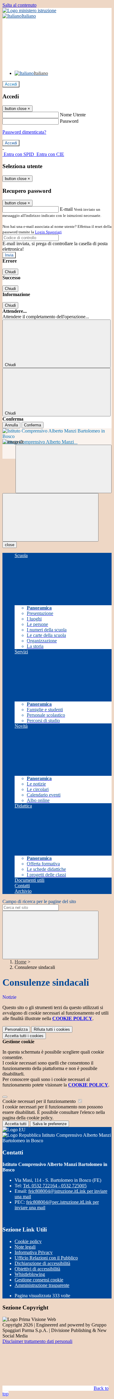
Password (69, 121)
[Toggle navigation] (50, 517)
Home (20, 961)
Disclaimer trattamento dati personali (37, 1341)
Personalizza (16, 1029)
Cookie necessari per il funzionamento (39, 1101)
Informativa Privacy (34, 1252)
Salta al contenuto (19, 5)
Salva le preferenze (50, 1124)
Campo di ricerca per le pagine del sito (39, 901)
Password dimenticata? (24, 132)
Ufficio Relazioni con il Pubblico (46, 1257)
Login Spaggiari (48, 232)
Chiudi (10, 272)
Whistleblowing (30, 1274)
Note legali (25, 1246)
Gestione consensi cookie (39, 1279)
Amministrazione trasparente (42, 1285)
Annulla (11, 425)
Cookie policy (28, 1241)
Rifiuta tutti (52, 1029)
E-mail (66, 209)
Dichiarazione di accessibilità (42, 1263)
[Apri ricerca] (64, 469)
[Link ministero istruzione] (29, 10)
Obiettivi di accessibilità (37, 1268)
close (9, 544)
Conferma (32, 425)
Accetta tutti (24, 1035)
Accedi (11, 84)
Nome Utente (73, 114)
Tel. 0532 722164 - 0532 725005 (55, 1185)
